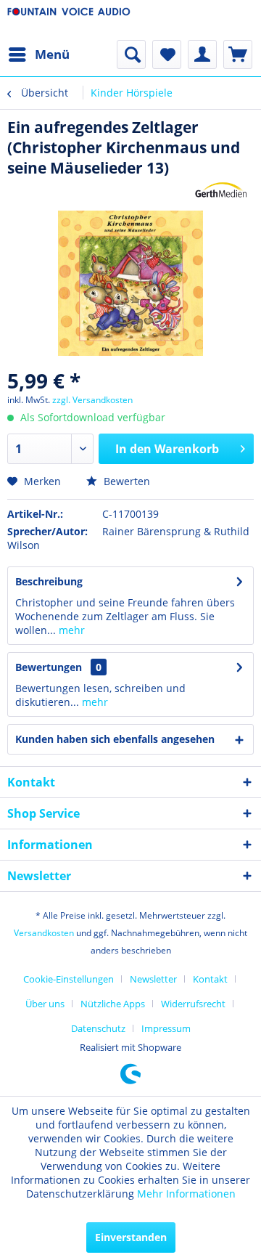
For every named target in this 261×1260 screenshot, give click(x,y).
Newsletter (153, 978)
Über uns (45, 1003)
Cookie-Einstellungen (68, 978)
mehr (70, 630)
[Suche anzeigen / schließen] (131, 54)
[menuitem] (38, 54)
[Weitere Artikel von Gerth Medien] (221, 190)
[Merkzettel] (166, 54)
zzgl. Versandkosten (92, 400)
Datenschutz (98, 1028)
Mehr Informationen (186, 1193)
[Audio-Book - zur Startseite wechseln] (68, 20)
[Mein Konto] (202, 54)
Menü (52, 54)
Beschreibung (49, 581)
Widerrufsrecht (193, 1003)
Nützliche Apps (112, 1003)
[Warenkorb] (237, 54)
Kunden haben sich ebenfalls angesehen (115, 739)
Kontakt (210, 978)
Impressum (166, 1028)
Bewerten (125, 481)
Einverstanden (131, 1237)
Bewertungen (48, 667)
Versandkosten (44, 933)
